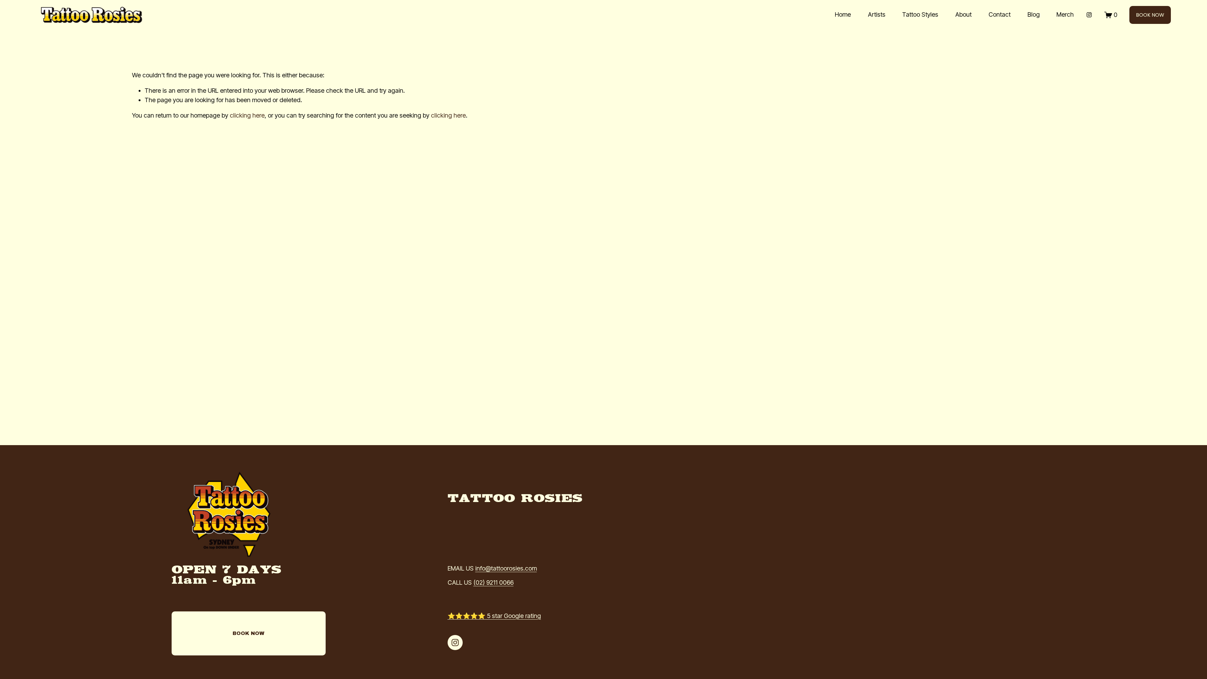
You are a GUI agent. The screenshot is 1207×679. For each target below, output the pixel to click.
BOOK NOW (1150, 15)
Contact (1000, 14)
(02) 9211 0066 (493, 582)
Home (843, 14)
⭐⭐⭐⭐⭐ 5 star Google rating (494, 616)
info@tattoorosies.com (506, 568)
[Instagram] (1089, 15)
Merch (1065, 14)
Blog (1034, 14)
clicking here (247, 115)
